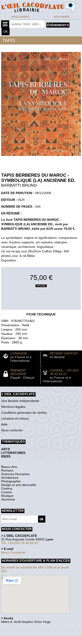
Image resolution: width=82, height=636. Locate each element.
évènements (58, 25)
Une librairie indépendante (20, 401)
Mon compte (20, 16)
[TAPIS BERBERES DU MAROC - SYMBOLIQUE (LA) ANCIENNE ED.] (41, 157)
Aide (4, 424)
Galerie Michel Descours (22, 633)
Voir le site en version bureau (25, 628)
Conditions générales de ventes (24, 412)
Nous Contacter (13, 552)
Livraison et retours (15, 418)
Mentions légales (13, 406)
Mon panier (61, 16)
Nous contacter (12, 430)
